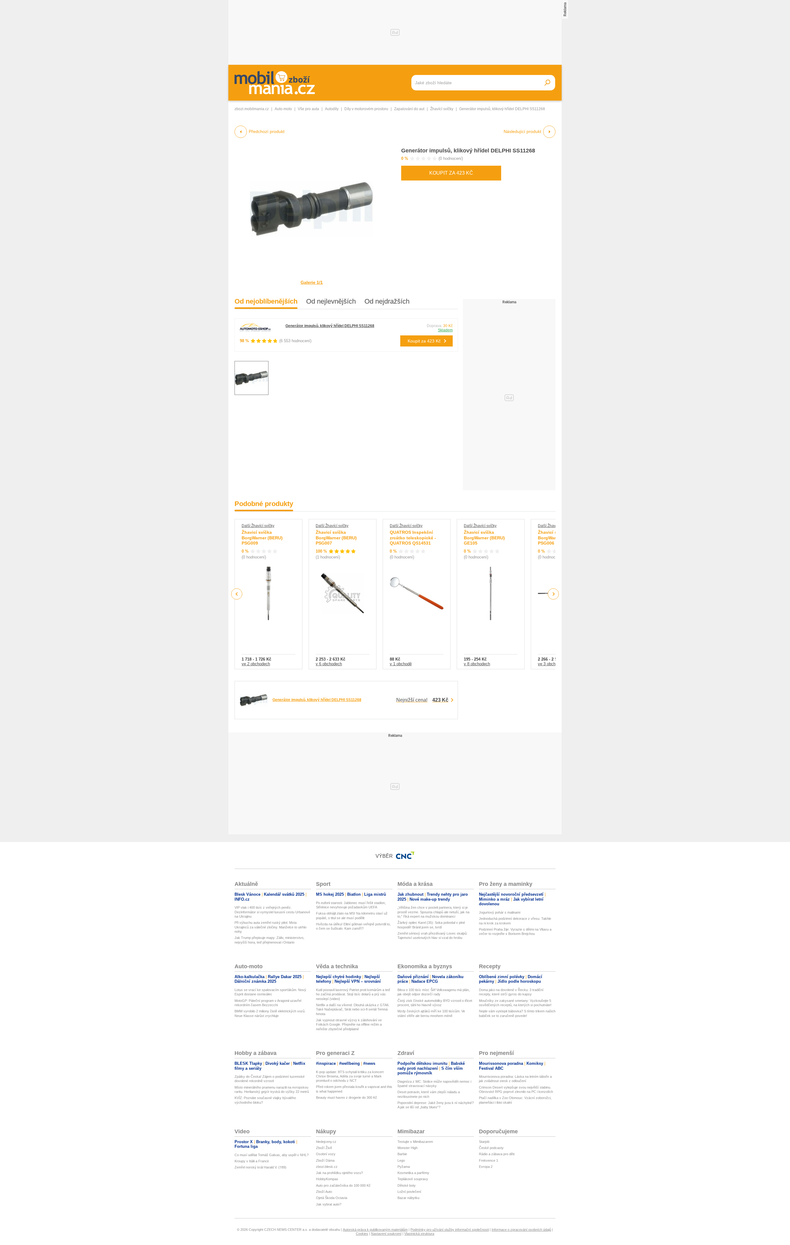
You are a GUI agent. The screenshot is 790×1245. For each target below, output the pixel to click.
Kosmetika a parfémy (413, 1173)
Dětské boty (406, 1185)
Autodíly (332, 109)
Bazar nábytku (408, 1198)
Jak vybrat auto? (328, 1204)
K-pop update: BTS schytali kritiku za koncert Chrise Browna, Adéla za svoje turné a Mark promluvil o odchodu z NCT (350, 1076)
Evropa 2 (486, 1166)
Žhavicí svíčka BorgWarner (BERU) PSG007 (336, 538)
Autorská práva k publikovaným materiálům (375, 1229)
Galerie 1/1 (312, 282)
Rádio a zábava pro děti (496, 1154)
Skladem (445, 330)
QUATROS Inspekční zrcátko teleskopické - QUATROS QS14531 (413, 538)
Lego (401, 1160)
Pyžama (403, 1166)
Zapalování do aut (409, 109)
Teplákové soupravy (412, 1179)
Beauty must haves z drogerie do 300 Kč (346, 1097)
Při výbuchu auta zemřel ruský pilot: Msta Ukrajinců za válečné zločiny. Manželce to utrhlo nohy (270, 927)
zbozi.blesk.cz (327, 1166)
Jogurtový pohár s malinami (499, 912)
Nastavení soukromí (386, 1233)
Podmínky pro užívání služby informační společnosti (449, 1229)
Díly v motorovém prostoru (366, 109)
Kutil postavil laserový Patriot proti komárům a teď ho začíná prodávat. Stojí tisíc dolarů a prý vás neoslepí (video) (353, 994)
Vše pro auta (308, 109)
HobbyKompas (327, 1179)
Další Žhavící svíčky (258, 526)
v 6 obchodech (329, 664)
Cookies (362, 1233)
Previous (236, 593)
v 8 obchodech (477, 664)
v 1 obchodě (401, 664)
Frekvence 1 (488, 1160)
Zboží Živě (324, 1148)
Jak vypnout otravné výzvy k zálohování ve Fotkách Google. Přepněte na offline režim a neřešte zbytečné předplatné (349, 1024)
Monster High (407, 1148)
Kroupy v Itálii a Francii (251, 1161)
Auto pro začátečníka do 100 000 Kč (343, 1185)
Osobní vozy (325, 1154)
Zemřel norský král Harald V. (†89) (260, 1167)
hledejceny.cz (326, 1141)
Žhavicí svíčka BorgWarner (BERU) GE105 (484, 538)
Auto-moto (283, 109)
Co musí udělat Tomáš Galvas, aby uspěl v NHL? (272, 1155)
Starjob (484, 1141)
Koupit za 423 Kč (451, 173)
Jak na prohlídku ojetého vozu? (339, 1173)
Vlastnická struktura (419, 1233)
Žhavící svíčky (441, 109)
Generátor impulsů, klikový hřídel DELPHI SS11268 (468, 150)
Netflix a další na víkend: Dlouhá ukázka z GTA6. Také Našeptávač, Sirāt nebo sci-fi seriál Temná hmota (352, 1009)
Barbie (402, 1154)
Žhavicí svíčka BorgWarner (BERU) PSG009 (262, 538)
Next (553, 594)
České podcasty (491, 1148)
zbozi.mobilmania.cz (252, 109)
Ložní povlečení (409, 1191)
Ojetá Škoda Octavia (331, 1198)
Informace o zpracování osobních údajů (521, 1229)
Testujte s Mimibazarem (415, 1141)
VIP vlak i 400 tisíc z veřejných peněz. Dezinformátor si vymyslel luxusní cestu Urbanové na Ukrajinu (272, 912)
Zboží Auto (324, 1191)
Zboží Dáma (325, 1160)
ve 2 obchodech (256, 664)
